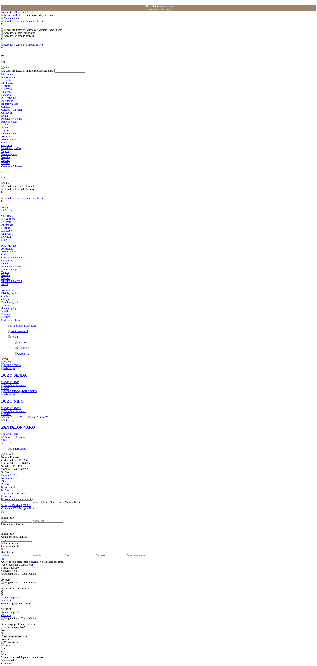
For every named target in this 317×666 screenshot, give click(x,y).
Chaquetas (6, 112)
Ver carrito (6, 600)
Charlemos (7, 74)
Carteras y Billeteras (11, 109)
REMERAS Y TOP (11, 133)
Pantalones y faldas (11, 148)
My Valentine (8, 77)
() (22, 24)
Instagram (6, 505)
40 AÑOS (15, 12)
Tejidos (5, 124)
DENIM (5, 163)
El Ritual (6, 85)
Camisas (5, 106)
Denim (4, 115)
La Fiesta (6, 80)
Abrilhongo (7, 83)
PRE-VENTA (8, 97)
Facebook (17, 505)
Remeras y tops (9, 121)
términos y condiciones (21, 564)
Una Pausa (7, 91)
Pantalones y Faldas (11, 118)
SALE (30, 12)
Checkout (6, 615)
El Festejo (6, 88)
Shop (24, 12)
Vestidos (5, 127)
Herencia (6, 94)
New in (5, 12)
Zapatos (5, 130)
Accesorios (7, 100)
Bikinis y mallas (9, 103)
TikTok (27, 505)
